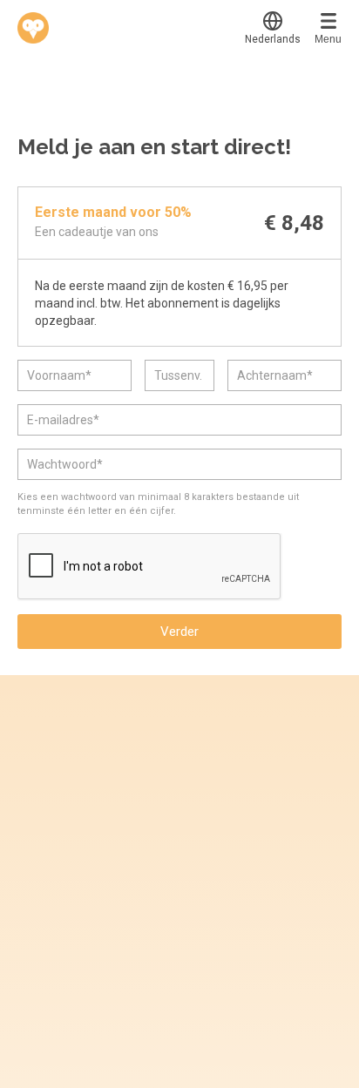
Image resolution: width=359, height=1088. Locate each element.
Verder (179, 631)
